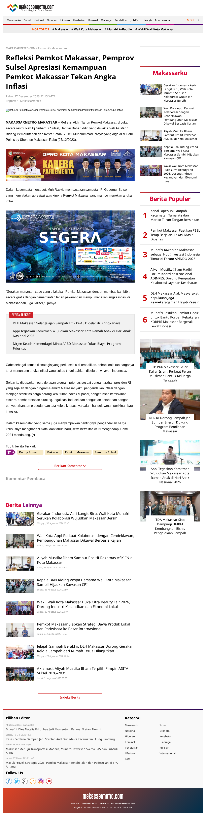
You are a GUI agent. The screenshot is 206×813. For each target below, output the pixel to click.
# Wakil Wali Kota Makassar (154, 29)
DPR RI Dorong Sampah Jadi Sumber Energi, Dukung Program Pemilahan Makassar (170, 424)
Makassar (53, 452)
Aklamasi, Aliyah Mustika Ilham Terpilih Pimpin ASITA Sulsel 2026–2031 (82, 670)
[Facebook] (9, 781)
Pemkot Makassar (77, 452)
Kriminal (93, 20)
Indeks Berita (70, 697)
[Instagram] (41, 781)
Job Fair (135, 20)
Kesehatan (79, 20)
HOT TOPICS (40, 29)
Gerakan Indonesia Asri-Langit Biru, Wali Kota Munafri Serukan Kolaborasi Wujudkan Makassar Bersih (83, 515)
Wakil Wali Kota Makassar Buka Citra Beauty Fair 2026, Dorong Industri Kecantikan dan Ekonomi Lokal (83, 604)
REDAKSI (104, 803)
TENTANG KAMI (89, 803)
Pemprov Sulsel (105, 452)
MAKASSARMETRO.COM (20, 48)
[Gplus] (25, 781)
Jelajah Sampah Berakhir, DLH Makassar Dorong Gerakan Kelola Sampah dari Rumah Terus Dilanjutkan (85, 648)
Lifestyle (147, 20)
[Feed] (33, 781)
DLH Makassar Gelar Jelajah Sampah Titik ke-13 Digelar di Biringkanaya (67, 323)
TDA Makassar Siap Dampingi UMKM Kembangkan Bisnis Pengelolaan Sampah (170, 526)
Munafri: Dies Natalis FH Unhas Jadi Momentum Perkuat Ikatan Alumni (53, 729)
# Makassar (60, 29)
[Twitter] (17, 781)
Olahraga (106, 20)
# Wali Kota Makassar (86, 29)
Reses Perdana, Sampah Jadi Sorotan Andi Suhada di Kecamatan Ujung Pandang (60, 739)
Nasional (39, 20)
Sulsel (27, 20)
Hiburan (65, 20)
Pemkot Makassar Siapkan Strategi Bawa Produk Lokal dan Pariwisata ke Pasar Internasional (83, 626)
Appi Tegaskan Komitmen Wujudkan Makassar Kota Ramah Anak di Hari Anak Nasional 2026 (72, 333)
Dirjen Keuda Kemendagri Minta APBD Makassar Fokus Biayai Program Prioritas (67, 346)
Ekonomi (52, 20)
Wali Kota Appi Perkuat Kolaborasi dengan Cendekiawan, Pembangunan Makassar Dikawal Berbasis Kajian (85, 538)
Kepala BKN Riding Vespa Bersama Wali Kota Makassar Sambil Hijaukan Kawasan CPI (84, 582)
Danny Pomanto (30, 452)
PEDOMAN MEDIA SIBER (123, 803)
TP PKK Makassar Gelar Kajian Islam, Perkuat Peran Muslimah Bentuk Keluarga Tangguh (170, 373)
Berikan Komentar (68, 466)
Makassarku (14, 20)
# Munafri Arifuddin (118, 29)
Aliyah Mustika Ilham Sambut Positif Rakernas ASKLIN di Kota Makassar (85, 560)
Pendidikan (121, 20)
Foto (128, 759)
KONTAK (75, 803)
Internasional (162, 20)
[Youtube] (49, 781)
